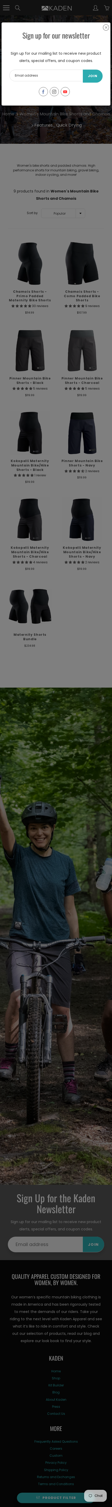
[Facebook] (43, 91)
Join (92, 76)
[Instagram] (54, 91)
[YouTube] (65, 91)
